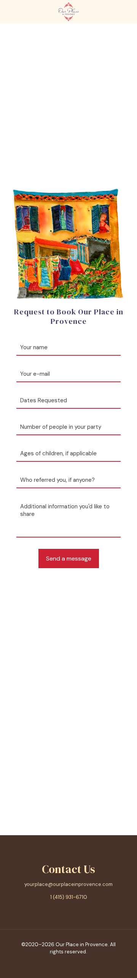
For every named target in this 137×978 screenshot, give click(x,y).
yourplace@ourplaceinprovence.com (68, 884)
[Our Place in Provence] (68, 11)
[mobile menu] (126, 11)
